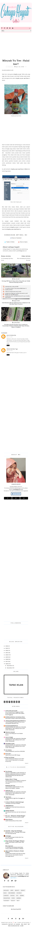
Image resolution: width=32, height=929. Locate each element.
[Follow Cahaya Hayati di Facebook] (8, 498)
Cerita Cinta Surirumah (11, 710)
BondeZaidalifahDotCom (11, 725)
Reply (8, 345)
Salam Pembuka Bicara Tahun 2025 (13, 820)
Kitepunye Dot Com (10, 785)
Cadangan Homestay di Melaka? (12, 803)
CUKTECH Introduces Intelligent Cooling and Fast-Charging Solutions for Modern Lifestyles (15, 782)
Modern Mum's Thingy (11, 779)
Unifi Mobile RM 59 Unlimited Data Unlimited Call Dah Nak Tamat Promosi (16, 303)
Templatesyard (23, 922)
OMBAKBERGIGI (9, 805)
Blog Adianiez (9, 819)
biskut (23, 890)
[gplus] (10, 28)
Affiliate (6, 890)
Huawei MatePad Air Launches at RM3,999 (15, 751)
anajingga (8, 836)
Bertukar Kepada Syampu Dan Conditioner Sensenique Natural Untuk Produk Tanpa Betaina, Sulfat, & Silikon (16, 326)
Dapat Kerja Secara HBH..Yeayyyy (12, 755)
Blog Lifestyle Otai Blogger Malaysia (14, 841)
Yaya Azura (8, 797)
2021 (7, 652)
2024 (7, 646)
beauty (17, 890)
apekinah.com (9, 790)
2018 (7, 659)
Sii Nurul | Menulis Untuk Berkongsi (14, 802)
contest (6, 895)
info (18, 900)
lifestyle (10, 66)
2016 (7, 663)
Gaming (19, 898)
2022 (7, 650)
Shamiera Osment (10, 732)
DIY (17, 895)
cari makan (11, 893)
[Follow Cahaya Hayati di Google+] (24, 498)
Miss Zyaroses (9, 846)
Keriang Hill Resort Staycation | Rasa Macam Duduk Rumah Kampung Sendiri (16, 281)
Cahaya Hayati (8, 924)
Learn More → (13, 877)
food (13, 898)
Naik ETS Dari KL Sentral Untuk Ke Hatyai (14, 817)
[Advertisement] (16, 46)
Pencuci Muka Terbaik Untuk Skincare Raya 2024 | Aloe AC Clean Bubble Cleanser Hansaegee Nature (15, 855)
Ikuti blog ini (16, 493)
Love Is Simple (9, 737)
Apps (12, 890)
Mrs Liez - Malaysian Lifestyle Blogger (15, 815)
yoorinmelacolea (11, 335)
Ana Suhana (8, 750)
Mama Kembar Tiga (12, 349)
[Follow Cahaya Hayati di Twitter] (16, 498)
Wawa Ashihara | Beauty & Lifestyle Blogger (14, 851)
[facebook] (2, 28)
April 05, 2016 (10, 336)
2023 (7, 648)
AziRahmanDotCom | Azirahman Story (15, 717)
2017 (7, 661)
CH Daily (19, 893)
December (9, 665)
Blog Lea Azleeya (9, 757)
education (7, 898)
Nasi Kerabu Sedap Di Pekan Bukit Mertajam (15, 718)
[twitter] (7, 28)
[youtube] (12, 28)
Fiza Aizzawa (8, 771)
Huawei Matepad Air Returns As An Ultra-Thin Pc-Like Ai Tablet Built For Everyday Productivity (14, 760)
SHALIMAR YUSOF (9, 743)
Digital (13, 895)
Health (13, 900)
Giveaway (6, 900)
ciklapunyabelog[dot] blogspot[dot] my (15, 720)
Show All (26, 763)
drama (22, 895)
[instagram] (4, 28)
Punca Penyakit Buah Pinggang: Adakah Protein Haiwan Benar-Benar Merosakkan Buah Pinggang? (14, 713)
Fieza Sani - (8, 753)
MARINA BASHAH (9, 810)
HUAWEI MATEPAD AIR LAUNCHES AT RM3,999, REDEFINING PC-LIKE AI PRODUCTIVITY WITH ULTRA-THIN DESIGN (15, 728)
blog (5, 893)
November (9, 668)
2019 (7, 657)
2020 (7, 655)
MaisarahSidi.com (16, 926)
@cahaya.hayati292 (16, 909)
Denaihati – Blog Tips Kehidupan (13, 830)
